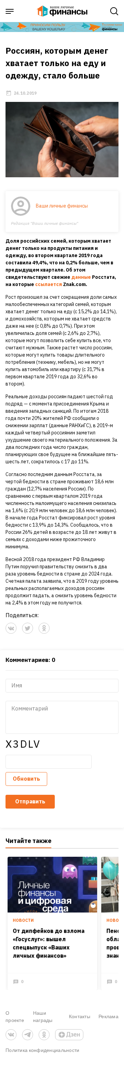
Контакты (79, 1016)
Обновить (26, 778)
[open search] (114, 11)
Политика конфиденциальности (43, 1050)
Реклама (108, 1016)
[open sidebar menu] (10, 11)
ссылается (48, 284)
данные (81, 277)
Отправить (30, 801)
